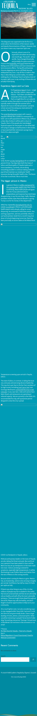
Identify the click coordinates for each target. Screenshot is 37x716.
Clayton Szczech (8, 11)
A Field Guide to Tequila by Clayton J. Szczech (21, 673)
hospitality (13, 64)
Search (3, 656)
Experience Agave (20, 90)
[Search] (33, 659)
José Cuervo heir (23, 387)
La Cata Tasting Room (17, 161)
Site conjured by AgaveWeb (18, 677)
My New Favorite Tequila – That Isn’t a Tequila (16, 630)
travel (22, 64)
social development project (13, 114)
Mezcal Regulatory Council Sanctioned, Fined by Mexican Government (17, 636)
